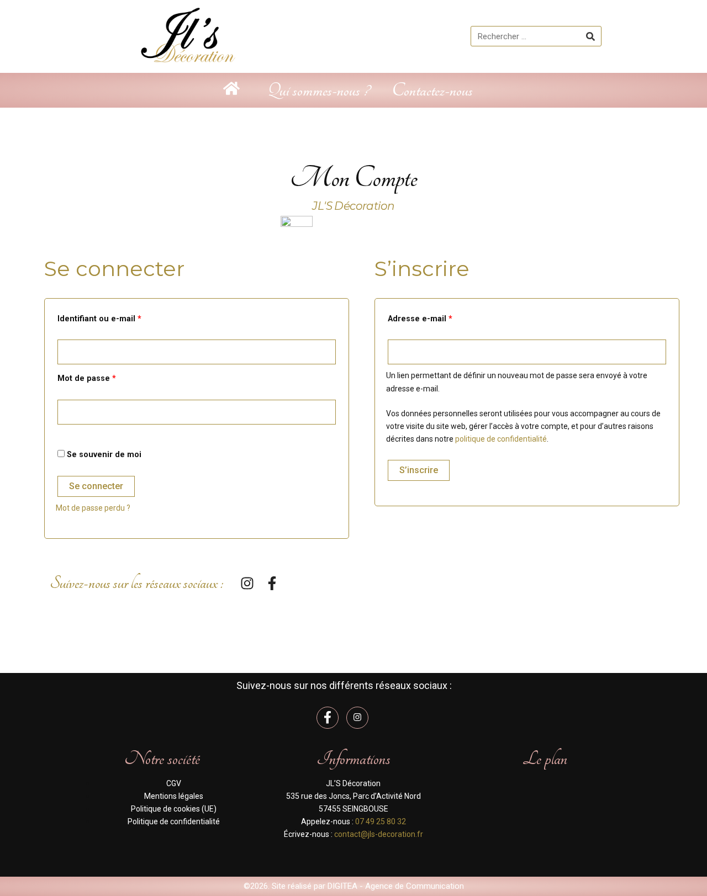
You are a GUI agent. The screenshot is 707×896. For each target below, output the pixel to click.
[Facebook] (327, 718)
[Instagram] (357, 718)
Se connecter (96, 486)
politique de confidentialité (501, 438)
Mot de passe (108, 377)
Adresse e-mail (441, 317)
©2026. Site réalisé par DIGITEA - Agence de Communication (354, 886)
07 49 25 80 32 (380, 821)
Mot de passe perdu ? (93, 507)
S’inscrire (418, 470)
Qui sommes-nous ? (318, 90)
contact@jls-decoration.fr (378, 834)
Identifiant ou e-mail (120, 317)
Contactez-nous (432, 90)
